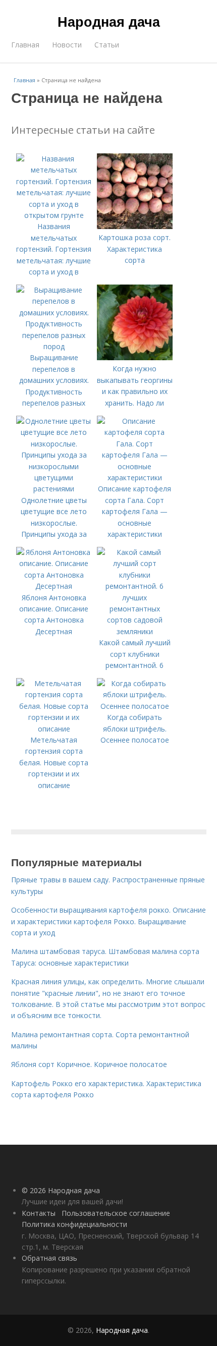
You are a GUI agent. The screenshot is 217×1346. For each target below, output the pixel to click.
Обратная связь (49, 1258)
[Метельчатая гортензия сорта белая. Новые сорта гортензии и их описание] (54, 729)
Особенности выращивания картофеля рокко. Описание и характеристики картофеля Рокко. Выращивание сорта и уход (108, 921)
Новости (67, 44)
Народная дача (109, 21)
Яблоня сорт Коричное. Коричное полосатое (89, 1064)
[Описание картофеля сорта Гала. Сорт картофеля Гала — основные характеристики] (135, 477)
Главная (25, 44)
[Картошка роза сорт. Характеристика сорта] (135, 226)
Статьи (106, 44)
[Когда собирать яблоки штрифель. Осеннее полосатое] (135, 706)
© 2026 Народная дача (61, 1190)
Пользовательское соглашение (116, 1213)
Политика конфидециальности (74, 1224)
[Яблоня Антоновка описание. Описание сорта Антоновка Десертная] (54, 586)
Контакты (39, 1213)
